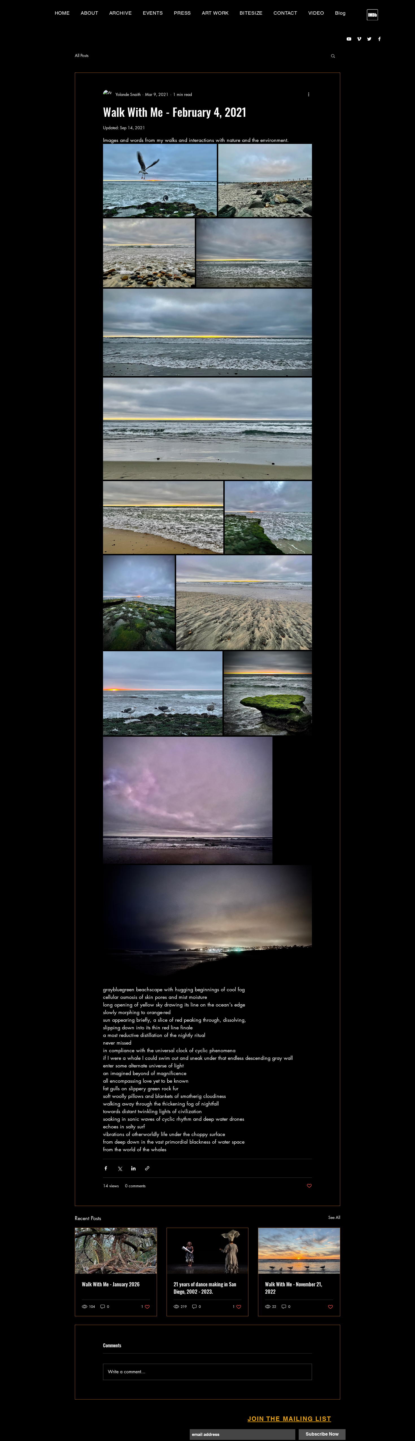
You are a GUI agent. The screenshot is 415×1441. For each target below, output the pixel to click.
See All (334, 1217)
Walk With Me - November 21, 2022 (293, 1287)
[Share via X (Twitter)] (119, 1168)
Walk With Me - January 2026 (110, 1284)
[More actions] (308, 94)
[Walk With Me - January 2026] (116, 1251)
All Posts (82, 55)
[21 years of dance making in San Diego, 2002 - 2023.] (207, 1251)
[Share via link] (147, 1168)
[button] (120, 13)
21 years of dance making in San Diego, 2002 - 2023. (205, 1287)
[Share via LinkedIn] (133, 1168)
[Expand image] (160, 180)
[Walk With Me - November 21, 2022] (299, 1251)
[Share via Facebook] (105, 1168)
